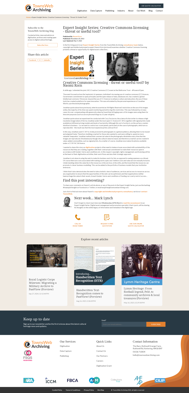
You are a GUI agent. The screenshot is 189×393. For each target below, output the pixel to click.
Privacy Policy (89, 390)
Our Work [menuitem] (141, 10)
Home (28, 17)
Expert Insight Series (91, 45)
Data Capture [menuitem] (96, 10)
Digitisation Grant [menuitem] (104, 366)
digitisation (90, 147)
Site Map (100, 390)
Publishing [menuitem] (109, 10)
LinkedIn (47, 60)
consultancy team (130, 45)
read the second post (131, 203)
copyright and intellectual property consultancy (113, 191)
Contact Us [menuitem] (101, 351)
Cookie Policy (57, 390)
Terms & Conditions (73, 390)
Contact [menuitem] (159, 10)
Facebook (32, 60)
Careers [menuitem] (99, 361)
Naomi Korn (77, 36)
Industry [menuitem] (121, 10)
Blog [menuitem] (150, 10)
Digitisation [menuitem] (82, 10)
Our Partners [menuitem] (102, 356)
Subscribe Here (42, 45)
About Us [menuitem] (100, 346)
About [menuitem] (130, 10)
